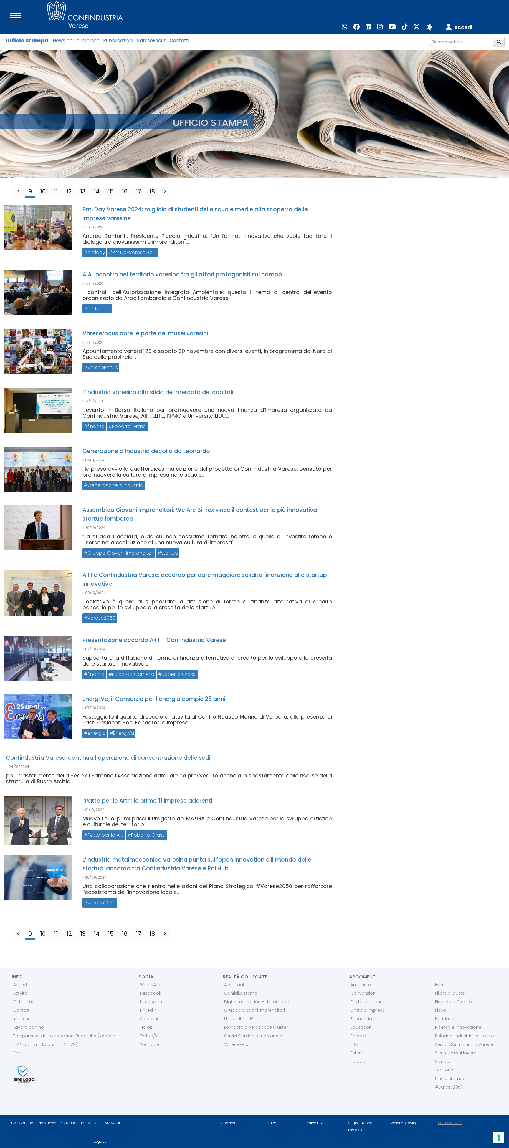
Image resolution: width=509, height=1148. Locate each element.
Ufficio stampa (450, 1078)
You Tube (149, 1044)
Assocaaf (234, 985)
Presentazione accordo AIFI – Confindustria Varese (154, 640)
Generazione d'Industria (115, 485)
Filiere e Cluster (450, 993)
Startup (442, 1061)
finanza (96, 426)
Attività (20, 993)
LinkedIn (148, 1010)
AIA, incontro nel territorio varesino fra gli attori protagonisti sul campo (182, 274)
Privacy (269, 1122)
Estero (357, 1053)
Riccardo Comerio (133, 674)
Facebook (150, 993)
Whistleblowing (404, 1122)
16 (125, 191)
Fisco (440, 1010)
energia (96, 733)
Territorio (444, 1070)
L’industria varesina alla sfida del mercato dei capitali (157, 392)
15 (111, 191)
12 (69, 191)
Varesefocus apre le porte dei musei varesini (145, 333)
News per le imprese (76, 40)
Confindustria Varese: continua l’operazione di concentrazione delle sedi (108, 758)
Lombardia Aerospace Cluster (256, 1027)
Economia (361, 1019)
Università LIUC (239, 1019)
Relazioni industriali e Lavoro (464, 1036)
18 (152, 191)
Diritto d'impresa (368, 1010)
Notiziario (444, 1019)
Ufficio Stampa (27, 40)
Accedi (20, 985)
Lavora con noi (29, 1027)
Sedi (17, 1053)
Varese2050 (101, 618)
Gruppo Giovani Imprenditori (120, 553)
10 (43, 191)
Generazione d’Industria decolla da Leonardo (146, 451)
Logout (100, 1141)
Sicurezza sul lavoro (456, 1053)
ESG (354, 1044)
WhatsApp (151, 985)
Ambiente (361, 985)
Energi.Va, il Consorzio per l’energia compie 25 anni (153, 699)
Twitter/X (148, 1036)
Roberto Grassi (129, 426)
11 (56, 191)
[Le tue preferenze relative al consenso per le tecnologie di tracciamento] (498, 1137)
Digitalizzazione (367, 1002)
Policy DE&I (315, 1122)
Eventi (441, 985)
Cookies (228, 1122)
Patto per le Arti (105, 835)
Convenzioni (363, 993)
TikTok (146, 1027)
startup (169, 553)
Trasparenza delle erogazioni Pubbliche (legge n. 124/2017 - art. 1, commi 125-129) (64, 1040)
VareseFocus (151, 40)
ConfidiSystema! (241, 993)
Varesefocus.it (239, 1044)
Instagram (151, 1002)
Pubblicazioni (118, 40)
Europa (358, 1061)
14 (97, 191)
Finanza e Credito (453, 1002)
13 (82, 191)
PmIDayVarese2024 (134, 252)
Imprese (22, 1019)
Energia (358, 1036)
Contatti (179, 40)
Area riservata (450, 1122)
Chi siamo (24, 1002)
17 (138, 191)
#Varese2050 (449, 1087)
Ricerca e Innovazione (458, 1027)
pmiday (96, 252)
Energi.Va (123, 733)
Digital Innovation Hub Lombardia (259, 1002)
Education (361, 1027)
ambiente (98, 308)
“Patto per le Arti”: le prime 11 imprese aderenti (147, 801)
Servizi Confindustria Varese (253, 1036)
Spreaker (149, 1019)
